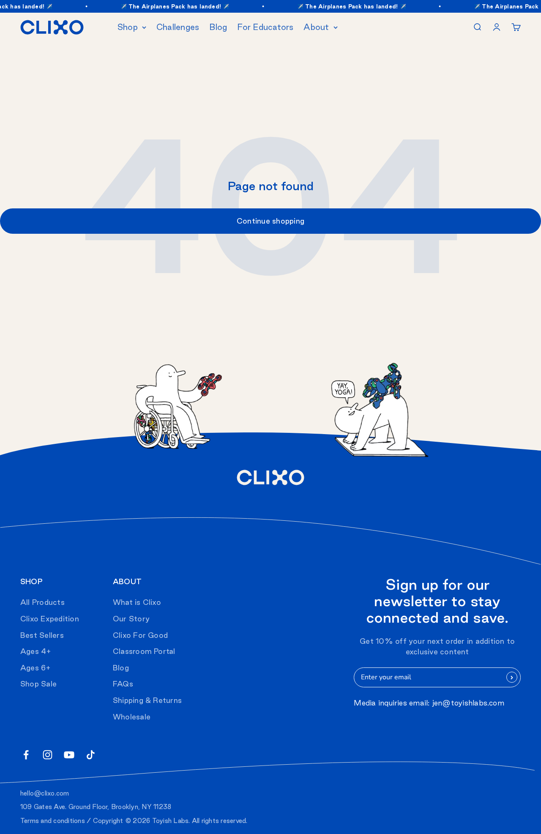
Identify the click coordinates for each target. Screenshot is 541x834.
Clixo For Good (140, 635)
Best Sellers (42, 635)
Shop (127, 27)
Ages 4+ (36, 651)
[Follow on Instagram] (47, 754)
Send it (512, 677)
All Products (42, 602)
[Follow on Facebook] (26, 754)
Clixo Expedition (49, 619)
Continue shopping (270, 221)
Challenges (177, 27)
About (316, 27)
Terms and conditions (52, 820)
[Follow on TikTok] (90, 754)
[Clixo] (52, 27)
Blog (218, 27)
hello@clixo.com (44, 793)
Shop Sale (38, 684)
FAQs (123, 684)
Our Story (131, 619)
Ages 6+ (35, 668)
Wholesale (131, 717)
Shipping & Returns (147, 700)
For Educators (265, 27)
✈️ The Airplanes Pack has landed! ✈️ (170, 6)
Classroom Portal (144, 651)
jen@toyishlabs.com (468, 703)
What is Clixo (137, 602)
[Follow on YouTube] (69, 754)
